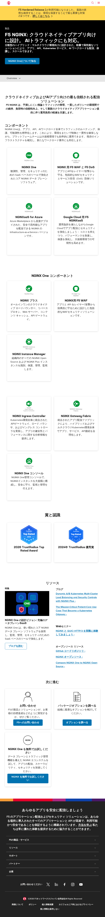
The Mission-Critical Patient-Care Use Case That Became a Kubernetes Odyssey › (76, 611)
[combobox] (25, 78)
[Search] (92, 2)
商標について (17, 904)
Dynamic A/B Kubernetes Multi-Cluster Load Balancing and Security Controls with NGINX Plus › (77, 597)
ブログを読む (15, 646)
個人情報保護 (47, 904)
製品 (7, 28)
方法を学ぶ (85, 825)
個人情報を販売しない (49, 909)
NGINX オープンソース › (69, 656)
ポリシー (32, 904)
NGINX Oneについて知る (22, 61)
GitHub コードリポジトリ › (70, 651)
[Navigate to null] (27, 603)
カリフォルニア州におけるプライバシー (76, 904)
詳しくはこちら (41, 16)
